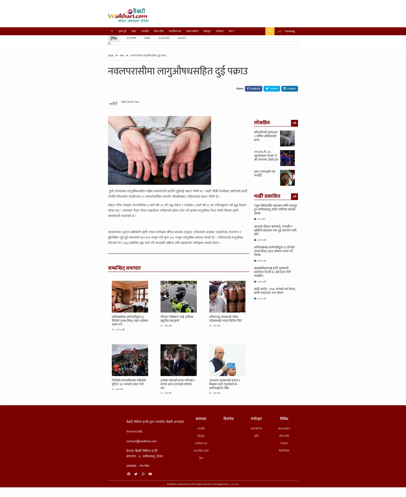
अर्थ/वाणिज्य (256, 428)
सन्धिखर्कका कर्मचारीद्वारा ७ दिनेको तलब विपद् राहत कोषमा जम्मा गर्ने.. (130, 320)
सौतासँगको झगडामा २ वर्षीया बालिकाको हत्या (266, 136)
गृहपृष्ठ (111, 55)
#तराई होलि (164, 38)
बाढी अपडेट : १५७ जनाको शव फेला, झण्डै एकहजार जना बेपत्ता (275, 291)
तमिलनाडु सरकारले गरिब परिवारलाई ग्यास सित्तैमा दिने (225, 319)
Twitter (273, 89)
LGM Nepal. (234, 484)
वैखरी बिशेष (284, 450)
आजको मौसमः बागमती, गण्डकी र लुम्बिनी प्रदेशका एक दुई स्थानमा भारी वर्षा (275, 230)
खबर (133, 31)
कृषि (256, 436)
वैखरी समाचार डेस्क (130, 102)
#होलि (147, 38)
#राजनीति (131, 38)
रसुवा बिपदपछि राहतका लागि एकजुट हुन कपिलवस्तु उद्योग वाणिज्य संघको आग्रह (275, 209)
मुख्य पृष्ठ (122, 31)
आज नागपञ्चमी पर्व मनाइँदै (264, 173)
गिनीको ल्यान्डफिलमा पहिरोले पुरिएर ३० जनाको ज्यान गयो (129, 382)
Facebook (254, 89)
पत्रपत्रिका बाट (175, 31)
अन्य (230, 31)
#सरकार (182, 38)
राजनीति (145, 31)
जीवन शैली (159, 31)
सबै (294, 123)
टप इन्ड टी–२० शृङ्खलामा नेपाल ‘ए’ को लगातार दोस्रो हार (266, 155)
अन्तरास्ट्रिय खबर (201, 450)
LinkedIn (291, 89)
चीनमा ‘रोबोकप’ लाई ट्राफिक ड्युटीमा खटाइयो (176, 319)
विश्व (201, 458)
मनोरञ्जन (219, 31)
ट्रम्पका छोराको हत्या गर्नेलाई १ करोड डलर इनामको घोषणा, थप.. (177, 384)
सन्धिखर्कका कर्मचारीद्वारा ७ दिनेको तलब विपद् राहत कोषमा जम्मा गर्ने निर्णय (274, 251)
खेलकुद (207, 31)
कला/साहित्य (192, 31)
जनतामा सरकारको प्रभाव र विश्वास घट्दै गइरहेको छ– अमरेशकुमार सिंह (224, 384)
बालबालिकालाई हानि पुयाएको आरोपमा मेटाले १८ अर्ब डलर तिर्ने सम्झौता (272, 272)
